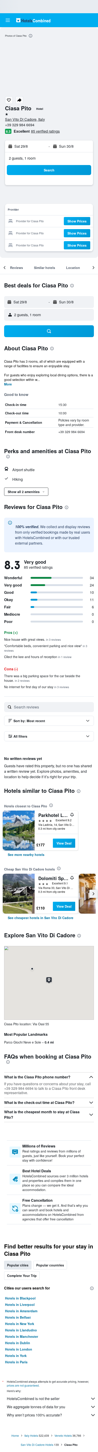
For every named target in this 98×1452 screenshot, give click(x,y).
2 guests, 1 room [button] (22, 158)
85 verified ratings (45, 131)
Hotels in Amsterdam (21, 1311)
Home (15, 1435)
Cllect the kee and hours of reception (38, 656)
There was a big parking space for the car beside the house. (42, 678)
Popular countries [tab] (50, 1265)
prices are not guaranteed (23, 1385)
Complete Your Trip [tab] (22, 1275)
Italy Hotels (31, 1435)
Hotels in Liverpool (20, 1304)
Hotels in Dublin (17, 1343)
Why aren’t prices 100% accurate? (34, 1415)
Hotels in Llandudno (21, 1330)
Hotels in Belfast (18, 1317)
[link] (26, 854)
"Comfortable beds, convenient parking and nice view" (45, 647)
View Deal (64, 843)
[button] (8, 20)
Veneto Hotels (63, 1435)
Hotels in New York (19, 1323)
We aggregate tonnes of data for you (36, 1406)
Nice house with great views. (32, 639)
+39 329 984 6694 (19, 124)
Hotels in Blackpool (20, 1298)
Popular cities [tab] (17, 1265)
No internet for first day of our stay (36, 687)
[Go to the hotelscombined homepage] (33, 20)
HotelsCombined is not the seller (33, 1398)
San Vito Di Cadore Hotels (37, 1445)
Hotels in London (18, 1349)
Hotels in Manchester (21, 1336)
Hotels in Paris (16, 1362)
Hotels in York (16, 1355)
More (8, 384)
